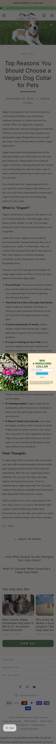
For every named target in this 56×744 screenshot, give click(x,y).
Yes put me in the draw (42, 373)
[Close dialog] (2, 355)
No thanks (42, 377)
